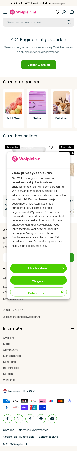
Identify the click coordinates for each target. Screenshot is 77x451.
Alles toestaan (37, 268)
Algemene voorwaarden (33, 430)
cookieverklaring (36, 245)
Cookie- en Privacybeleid (18, 436)
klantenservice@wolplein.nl (23, 316)
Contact (8, 430)
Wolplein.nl (20, 444)
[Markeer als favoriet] (50, 147)
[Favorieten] (57, 12)
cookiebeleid (44, 224)
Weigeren (38, 281)
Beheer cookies (48, 436)
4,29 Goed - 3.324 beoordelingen (45, 3)
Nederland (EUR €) (20, 391)
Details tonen (37, 293)
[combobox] (38, 22)
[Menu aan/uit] (5, 12)
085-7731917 (14, 310)
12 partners (52, 212)
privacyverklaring (22, 224)
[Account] (64, 12)
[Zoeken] (69, 22)
